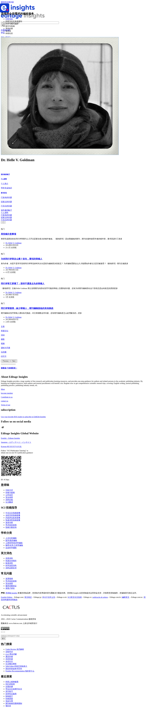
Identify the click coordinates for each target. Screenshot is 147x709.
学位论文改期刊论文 (14, 689)
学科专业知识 (6, 188)
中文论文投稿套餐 (13, 513)
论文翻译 (9, 502)
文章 (3, 326)
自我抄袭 (9, 687)
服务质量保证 (11, 586)
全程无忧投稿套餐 (13, 515)
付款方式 (9, 490)
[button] (2, 364)
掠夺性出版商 (11, 694)
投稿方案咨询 (11, 527)
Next (13, 361)
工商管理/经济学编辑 (14, 543)
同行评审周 (10, 684)
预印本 (8, 706)
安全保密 (9, 497)
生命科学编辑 (11, 548)
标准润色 (9, 563)
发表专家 (9, 522)
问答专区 (9, 19)
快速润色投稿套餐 (13, 520)
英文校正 (28, 597)
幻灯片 (3, 356)
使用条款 (13, 600)
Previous (6, 361)
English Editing (6, 597)
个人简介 (4, 184)
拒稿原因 (9, 699)
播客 (3, 339)
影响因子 (9, 696)
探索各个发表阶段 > (9, 368)
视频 (3, 343)
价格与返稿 (10, 492)
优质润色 (9, 558)
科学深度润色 (11, 565)
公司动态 (9, 495)
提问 (3, 32)
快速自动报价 (11, 561)
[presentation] (2, 222)
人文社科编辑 (11, 538)
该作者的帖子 (5, 174)
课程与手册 (5, 348)
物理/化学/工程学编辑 (14, 545)
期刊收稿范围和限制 (14, 703)
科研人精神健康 (12, 682)
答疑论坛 (4, 331)
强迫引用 (9, 701)
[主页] (23, 18)
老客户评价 (10, 588)
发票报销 (9, 579)
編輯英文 (125, 597)
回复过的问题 (6, 202)
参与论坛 (4, 193)
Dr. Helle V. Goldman (13, 243)
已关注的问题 (6, 206)
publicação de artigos (100, 597)
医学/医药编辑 (11, 540)
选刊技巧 (9, 691)
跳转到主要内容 (7, 2)
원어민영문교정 (48, 597)
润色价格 (9, 500)
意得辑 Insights (11, 593)
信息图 (3, 352)
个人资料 (4, 179)
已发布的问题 (6, 197)
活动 (3, 335)
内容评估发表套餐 (13, 518)
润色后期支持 (11, 568)
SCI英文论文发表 (75, 597)
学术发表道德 (11, 525)
